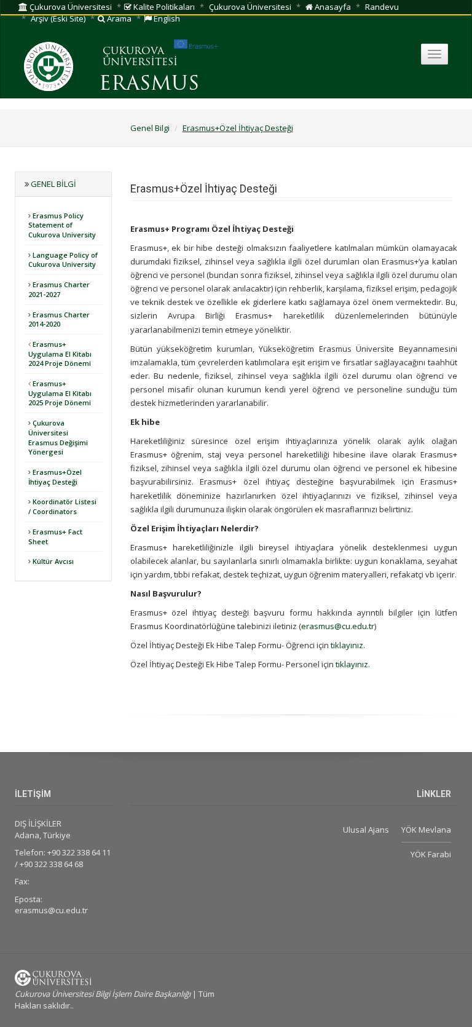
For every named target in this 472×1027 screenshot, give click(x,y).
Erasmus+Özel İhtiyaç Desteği (238, 127)
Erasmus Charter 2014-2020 (59, 319)
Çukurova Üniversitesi (70, 6)
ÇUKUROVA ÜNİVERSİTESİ (140, 57)
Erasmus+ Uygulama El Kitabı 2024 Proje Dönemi (60, 353)
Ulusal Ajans (366, 829)
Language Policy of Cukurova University (63, 259)
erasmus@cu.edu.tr (337, 626)
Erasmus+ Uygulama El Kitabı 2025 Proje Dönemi (60, 393)
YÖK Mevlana (426, 829)
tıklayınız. (348, 645)
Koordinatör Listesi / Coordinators (62, 506)
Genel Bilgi (150, 127)
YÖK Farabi (431, 854)
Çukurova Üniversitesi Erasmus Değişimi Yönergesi (58, 437)
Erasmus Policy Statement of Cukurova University (62, 225)
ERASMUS (149, 85)
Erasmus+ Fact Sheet (55, 536)
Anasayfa (332, 6)
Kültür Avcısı (52, 561)
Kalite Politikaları (163, 6)
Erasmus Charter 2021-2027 (59, 289)
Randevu (382, 6)
